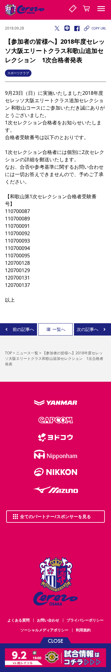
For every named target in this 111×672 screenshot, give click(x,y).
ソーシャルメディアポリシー (44, 630)
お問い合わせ (48, 620)
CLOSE (55, 640)
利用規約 (83, 630)
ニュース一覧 (27, 353)
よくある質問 (18, 620)
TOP (8, 353)
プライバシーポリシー (85, 620)
